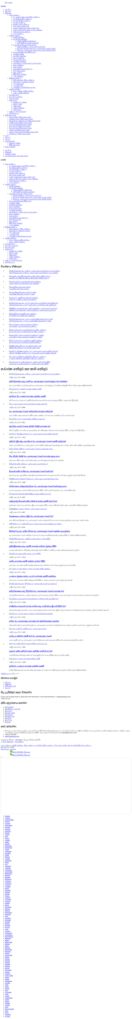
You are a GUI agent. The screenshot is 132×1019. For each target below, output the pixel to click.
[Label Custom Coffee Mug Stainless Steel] (27, 629)
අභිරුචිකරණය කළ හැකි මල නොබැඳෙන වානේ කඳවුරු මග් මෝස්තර (33, 273)
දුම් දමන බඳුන (14, 98)
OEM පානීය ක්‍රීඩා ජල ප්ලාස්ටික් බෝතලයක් (24, 348)
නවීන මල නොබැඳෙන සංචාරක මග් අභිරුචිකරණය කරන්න (34, 621)
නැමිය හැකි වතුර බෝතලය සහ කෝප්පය (27, 30)
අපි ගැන (8, 11)
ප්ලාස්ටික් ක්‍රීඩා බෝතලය (22, 21)
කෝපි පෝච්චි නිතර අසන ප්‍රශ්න (20, 123)
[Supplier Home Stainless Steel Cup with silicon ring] (35, 524)
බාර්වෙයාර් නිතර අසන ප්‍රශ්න (19, 130)
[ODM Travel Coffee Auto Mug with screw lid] (30, 494)
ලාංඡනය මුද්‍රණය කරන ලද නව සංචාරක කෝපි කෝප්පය (32, 576)
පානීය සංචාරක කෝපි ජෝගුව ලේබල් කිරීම (27, 561)
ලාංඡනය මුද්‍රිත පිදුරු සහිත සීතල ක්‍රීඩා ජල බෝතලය (26, 358)
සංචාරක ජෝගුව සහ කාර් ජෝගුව (25, 45)
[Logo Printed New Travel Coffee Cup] (29, 569)
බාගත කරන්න (10, 141)
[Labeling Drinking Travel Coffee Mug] (25, 554)
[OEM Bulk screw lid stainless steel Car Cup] (33, 479)
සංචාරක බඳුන (14, 95)
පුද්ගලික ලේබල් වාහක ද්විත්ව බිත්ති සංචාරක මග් (29, 426)
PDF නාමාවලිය (14, 145)
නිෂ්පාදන (8, 13)
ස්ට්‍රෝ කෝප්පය (18, 58)
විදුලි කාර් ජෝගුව (19, 71)
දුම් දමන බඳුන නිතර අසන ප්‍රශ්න (20, 128)
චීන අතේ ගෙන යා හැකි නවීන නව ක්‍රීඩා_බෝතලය (27, 332)
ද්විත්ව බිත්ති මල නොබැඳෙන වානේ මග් (31, 46)
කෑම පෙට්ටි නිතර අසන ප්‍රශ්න (19, 126)
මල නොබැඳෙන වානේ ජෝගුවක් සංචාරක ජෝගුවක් (31, 411)
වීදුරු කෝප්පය (18, 65)
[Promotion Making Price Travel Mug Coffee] (25, 389)
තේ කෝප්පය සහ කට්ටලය (22, 69)
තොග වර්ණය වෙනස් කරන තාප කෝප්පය (24, 283)
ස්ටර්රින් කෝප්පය (19, 56)
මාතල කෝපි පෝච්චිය (21, 93)
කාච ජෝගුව (17, 72)
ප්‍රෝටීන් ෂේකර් (18, 54)
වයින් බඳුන (17, 110)
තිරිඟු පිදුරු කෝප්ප (19, 74)
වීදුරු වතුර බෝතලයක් (21, 26)
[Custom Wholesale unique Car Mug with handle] (28, 644)
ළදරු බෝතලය (18, 34)
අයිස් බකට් (17, 106)
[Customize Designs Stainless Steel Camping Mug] (34, 374)
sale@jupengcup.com (12, 736)
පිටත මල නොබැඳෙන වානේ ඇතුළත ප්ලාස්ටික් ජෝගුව (36, 50)
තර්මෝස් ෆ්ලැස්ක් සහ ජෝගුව (23, 82)
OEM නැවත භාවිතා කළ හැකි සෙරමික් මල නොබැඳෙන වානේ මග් (32, 310)
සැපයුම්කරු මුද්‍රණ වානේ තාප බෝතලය (23, 326)
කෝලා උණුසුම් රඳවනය (17, 111)
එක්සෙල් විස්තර (14, 143)
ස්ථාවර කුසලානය (19, 59)
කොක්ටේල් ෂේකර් (20, 102)
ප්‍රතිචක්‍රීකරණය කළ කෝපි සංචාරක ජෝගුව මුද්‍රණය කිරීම (32, 546)
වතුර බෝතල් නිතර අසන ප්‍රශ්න (20, 117)
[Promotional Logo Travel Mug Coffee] (24, 659)
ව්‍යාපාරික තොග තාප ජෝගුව (19, 289)
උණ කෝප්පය (18, 76)
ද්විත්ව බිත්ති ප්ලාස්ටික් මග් (26, 41)
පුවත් (7, 136)
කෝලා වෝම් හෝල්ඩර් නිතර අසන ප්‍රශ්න (23, 132)
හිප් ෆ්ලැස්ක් (17, 104)
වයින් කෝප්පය (18, 108)
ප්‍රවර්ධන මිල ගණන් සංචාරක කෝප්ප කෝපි (27, 396)
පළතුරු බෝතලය (19, 22)
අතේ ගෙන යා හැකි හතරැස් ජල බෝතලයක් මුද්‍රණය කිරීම (29, 364)
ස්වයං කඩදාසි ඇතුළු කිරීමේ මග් (24, 52)
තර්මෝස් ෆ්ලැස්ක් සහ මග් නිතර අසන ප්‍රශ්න (24, 121)
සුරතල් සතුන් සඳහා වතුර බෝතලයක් (26, 28)
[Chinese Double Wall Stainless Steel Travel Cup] (31, 449)
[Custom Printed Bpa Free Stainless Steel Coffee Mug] (33, 434)
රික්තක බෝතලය (15, 78)
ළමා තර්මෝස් (18, 85)
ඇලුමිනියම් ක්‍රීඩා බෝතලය (22, 19)
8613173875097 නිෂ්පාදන (21, 752)
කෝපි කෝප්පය (18, 37)
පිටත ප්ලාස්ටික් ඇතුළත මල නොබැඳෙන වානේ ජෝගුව (36, 48)
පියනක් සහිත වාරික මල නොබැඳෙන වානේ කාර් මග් (31, 471)
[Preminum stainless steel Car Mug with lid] (28, 464)
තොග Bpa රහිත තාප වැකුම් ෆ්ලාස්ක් (21, 294)
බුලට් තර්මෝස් (18, 84)
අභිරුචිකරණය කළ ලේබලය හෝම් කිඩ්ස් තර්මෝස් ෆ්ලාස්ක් (30, 321)
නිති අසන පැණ (10, 115)
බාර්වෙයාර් (13, 100)
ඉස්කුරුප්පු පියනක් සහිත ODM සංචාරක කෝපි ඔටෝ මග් (33, 501)
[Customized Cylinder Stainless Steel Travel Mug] (33, 584)
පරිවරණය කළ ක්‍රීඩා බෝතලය (23, 80)
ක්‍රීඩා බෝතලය (29, 745)
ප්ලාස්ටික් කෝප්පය (20, 39)
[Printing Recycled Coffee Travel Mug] (30, 539)
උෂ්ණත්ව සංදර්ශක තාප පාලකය (24, 87)
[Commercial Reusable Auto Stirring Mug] (33, 599)
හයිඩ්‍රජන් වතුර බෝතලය (22, 32)
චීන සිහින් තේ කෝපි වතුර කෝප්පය (22, 315)
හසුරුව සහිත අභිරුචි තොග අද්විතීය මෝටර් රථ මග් (30, 651)
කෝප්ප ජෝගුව (14, 35)
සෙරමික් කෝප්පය (19, 61)
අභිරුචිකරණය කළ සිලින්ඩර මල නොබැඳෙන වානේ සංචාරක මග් (36, 591)
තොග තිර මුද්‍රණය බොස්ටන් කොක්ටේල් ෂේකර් (25, 337)
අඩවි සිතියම (19, 742)
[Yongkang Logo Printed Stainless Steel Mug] (28, 509)
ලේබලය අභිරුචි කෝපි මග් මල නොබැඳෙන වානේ (30, 636)
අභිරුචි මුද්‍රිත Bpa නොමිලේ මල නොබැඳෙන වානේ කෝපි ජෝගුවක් (32, 353)
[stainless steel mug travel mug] (28, 404)
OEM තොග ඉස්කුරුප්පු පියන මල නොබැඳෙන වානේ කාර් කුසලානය (38, 486)
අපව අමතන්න (10, 147)
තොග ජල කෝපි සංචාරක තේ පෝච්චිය (23, 299)
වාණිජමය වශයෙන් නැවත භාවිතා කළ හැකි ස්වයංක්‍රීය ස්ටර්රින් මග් (37, 606)
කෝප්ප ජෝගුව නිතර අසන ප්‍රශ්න (21, 119)
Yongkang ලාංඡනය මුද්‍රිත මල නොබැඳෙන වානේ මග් (31, 516)
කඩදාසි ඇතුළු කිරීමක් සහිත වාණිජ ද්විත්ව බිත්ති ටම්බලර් (29, 278)
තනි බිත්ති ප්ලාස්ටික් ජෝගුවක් (27, 43)
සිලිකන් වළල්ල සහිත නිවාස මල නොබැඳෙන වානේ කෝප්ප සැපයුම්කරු (39, 531)
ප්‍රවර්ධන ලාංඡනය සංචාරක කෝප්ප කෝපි (26, 666)
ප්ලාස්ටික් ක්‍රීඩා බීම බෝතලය (81, 745)
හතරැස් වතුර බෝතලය (21, 24)
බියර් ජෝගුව (17, 67)
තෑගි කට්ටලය (14, 113)
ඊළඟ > (7, 673)
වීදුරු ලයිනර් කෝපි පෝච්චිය (23, 91)
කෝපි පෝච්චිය (14, 89)
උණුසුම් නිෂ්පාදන (7, 742)
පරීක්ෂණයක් (5, 698)
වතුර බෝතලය (14, 15)
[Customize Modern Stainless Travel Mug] (31, 614)
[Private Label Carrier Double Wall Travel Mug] (27, 419)
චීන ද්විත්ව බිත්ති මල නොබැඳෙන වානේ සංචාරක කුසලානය (34, 456)
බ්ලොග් (7, 137)
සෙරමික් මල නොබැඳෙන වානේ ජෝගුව (27, 63)
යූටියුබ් (7, 139)
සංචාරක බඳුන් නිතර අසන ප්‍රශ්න (20, 124)
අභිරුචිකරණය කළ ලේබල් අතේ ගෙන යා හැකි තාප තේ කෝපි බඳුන (32, 305)
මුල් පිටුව (8, 9)
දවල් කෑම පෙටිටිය (15, 97)
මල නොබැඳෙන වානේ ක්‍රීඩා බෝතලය (26, 17)
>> (11, 673)
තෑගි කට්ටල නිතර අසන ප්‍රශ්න (19, 134)
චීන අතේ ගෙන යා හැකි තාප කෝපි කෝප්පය (25, 342)
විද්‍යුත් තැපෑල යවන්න (8, 749)
